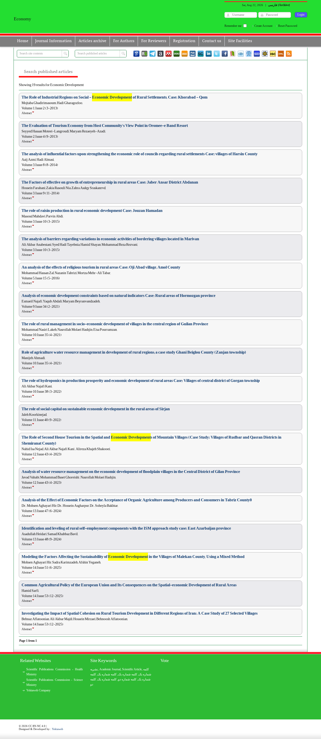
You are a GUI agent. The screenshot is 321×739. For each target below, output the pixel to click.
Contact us (211, 41)
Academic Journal (110, 669)
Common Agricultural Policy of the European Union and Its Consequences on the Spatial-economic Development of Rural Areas (129, 585)
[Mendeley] (169, 54)
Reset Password (287, 26)
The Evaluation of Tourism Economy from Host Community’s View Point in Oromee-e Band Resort (105, 126)
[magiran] (233, 54)
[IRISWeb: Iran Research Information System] (241, 54)
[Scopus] (201, 54)
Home (22, 41)
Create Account (263, 26)
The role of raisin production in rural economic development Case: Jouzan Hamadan (92, 211)
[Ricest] (265, 54)
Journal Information (53, 41)
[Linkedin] (209, 54)
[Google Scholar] (136, 54)
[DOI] (185, 54)
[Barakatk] (249, 54)
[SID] (257, 54)
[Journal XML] (281, 54)
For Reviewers (153, 41)
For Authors (123, 41)
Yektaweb (57, 728)
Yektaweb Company (38, 690)
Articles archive (92, 41)
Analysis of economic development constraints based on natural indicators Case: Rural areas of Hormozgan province (118, 296)
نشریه (94, 669)
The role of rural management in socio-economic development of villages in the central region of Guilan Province (115, 324)
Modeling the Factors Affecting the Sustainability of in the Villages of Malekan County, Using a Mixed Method (133, 557)
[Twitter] (217, 54)
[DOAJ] (177, 54)
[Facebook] (225, 54)
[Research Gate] (144, 54)
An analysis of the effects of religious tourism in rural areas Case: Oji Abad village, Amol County (101, 267)
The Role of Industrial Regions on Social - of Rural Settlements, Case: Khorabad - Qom (114, 97)
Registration (184, 41)
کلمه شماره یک (107, 674)
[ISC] (273, 54)
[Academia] (160, 54)
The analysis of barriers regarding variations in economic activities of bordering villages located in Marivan (110, 239)
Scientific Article (132, 669)
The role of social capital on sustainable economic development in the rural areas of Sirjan (96, 409)
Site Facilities (240, 41)
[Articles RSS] (289, 54)
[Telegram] (152, 54)
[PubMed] (193, 54)
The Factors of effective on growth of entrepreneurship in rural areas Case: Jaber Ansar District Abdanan (110, 182)
